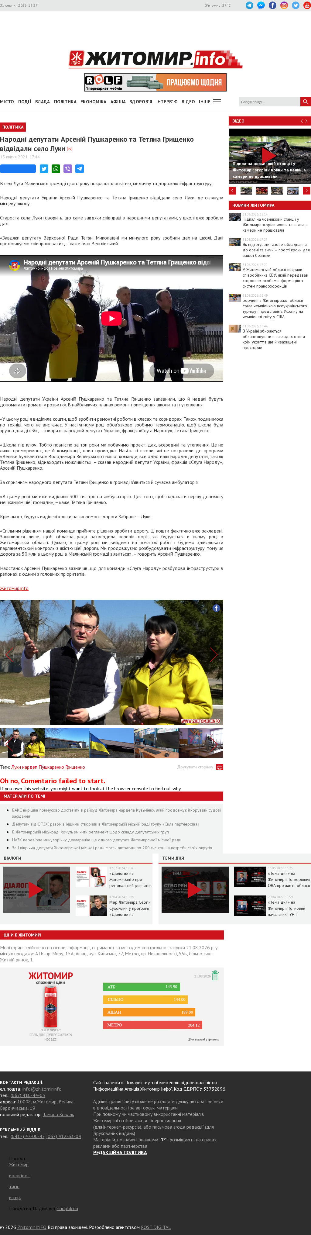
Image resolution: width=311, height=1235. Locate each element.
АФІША (118, 102)
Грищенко (75, 767)
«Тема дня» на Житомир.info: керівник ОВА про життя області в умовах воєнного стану (289, 885)
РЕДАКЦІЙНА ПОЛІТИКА (120, 1152)
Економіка (93, 102)
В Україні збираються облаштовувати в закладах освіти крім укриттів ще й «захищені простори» (274, 339)
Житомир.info (14, 588)
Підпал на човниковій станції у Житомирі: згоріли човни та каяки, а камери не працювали (275, 224)
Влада (42, 102)
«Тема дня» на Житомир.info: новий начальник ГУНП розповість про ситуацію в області (286, 914)
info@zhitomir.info (42, 1089)
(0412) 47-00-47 (27, 1136)
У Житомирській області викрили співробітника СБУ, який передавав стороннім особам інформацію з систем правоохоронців (275, 278)
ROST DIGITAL (156, 1227)
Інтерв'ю (167, 102)
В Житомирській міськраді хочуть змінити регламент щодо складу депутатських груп (90, 832)
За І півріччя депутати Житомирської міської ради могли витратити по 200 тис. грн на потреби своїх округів (112, 847)
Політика (65, 102)
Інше (204, 102)
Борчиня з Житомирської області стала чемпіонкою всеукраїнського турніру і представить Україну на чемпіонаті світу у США (275, 308)
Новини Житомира (253, 205)
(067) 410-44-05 (28, 1095)
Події (25, 102)
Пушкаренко (51, 767)
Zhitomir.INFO (31, 1227)
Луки (16, 767)
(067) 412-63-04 (63, 1136)
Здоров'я (141, 102)
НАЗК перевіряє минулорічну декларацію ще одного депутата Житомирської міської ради (96, 840)
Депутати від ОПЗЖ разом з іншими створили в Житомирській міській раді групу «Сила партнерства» (106, 824)
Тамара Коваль (58, 1114)
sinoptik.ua (67, 1208)
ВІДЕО (188, 102)
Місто (7, 102)
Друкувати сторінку (195, 767)
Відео (238, 121)
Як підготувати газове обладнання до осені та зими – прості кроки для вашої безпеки (276, 250)
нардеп (29, 767)
